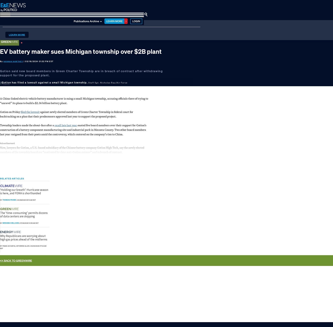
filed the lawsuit (30, 112)
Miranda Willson (11, 223)
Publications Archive (86, 21)
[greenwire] (10, 209)
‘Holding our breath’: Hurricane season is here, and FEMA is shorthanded (24, 191)
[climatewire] (11, 186)
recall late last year (65, 125)
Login (136, 21)
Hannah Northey (13, 61)
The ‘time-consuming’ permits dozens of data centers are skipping (24, 214)
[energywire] (11, 232)
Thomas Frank (9, 200)
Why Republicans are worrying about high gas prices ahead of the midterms (23, 237)
